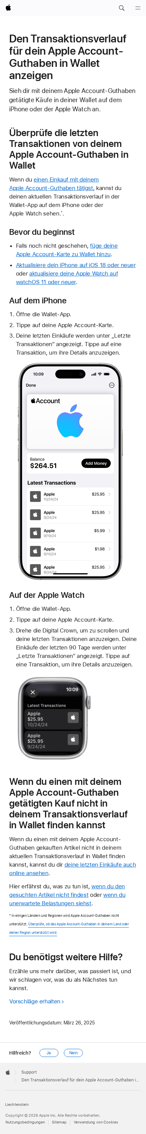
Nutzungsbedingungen (25, 1122)
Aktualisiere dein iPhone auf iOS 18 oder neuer (76, 265)
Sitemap (59, 1122)
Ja (49, 1053)
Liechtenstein (17, 1104)
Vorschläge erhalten (34, 1001)
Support (29, 1072)
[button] (121, 8)
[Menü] (138, 8)
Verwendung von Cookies (96, 1122)
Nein (73, 1053)
